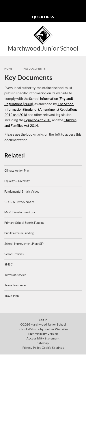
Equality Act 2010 (37, 120)
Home (8, 68)
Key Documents (35, 68)
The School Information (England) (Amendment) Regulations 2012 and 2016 (40, 109)
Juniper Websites (56, 329)
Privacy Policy (31, 347)
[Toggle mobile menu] (5, 5)
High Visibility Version (43, 333)
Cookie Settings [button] (53, 347)
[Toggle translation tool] (69, 5)
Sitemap (43, 343)
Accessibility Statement (43, 338)
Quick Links (43, 17)
